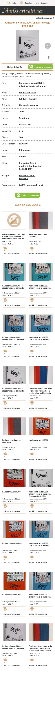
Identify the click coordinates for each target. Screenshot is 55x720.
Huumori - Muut (27, 175)
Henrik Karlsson (27, 92)
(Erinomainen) (29, 99)
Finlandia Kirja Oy (28, 163)
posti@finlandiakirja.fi (30, 166)
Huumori (23, 178)
